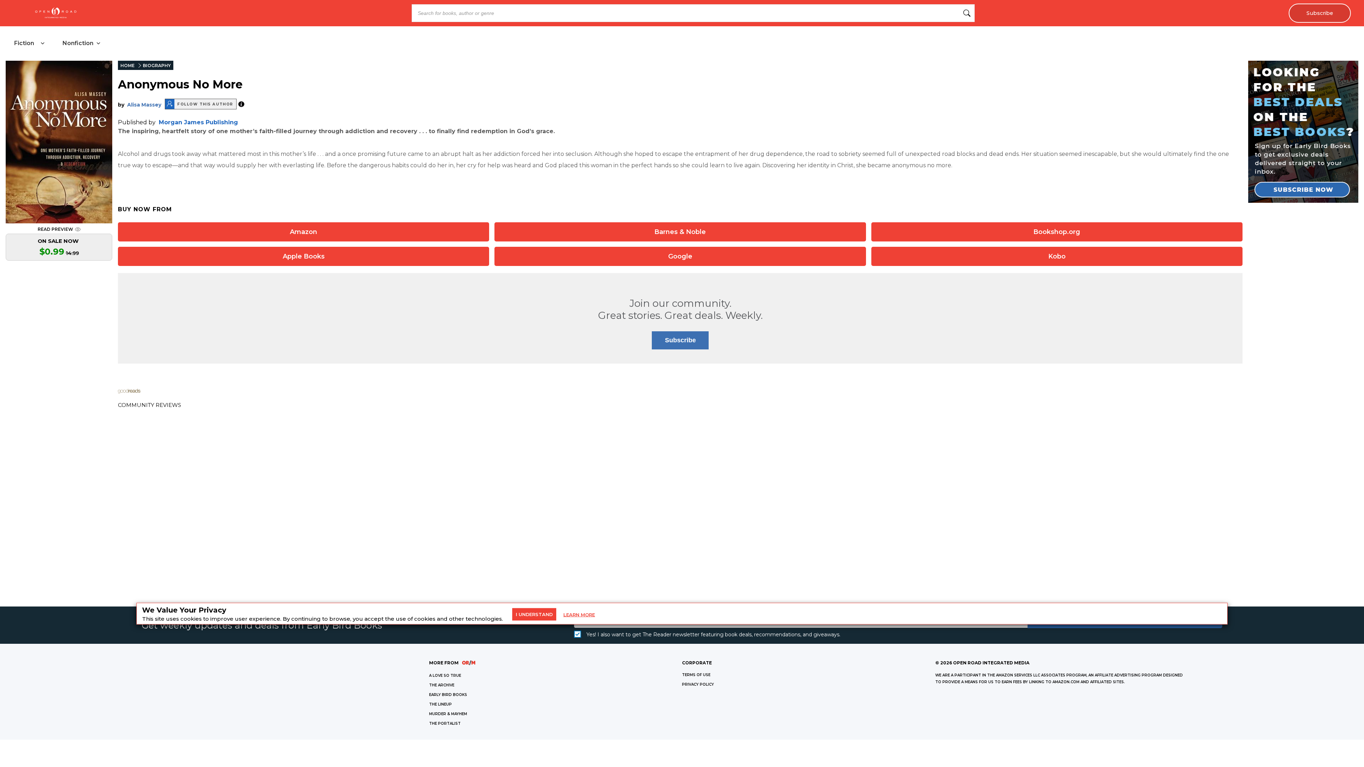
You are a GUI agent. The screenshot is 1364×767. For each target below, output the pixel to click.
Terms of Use (696, 675)
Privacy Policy (698, 684)
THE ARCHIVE (441, 685)
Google (680, 256)
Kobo (1057, 256)
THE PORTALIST (445, 723)
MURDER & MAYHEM (448, 714)
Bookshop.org (1056, 232)
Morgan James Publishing (198, 122)
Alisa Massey (144, 105)
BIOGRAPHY (157, 65)
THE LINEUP (440, 704)
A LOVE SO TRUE (445, 675)
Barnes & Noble (680, 232)
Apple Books (304, 256)
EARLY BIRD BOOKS (448, 694)
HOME (127, 65)
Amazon (303, 232)
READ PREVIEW (55, 229)
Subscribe (1319, 13)
